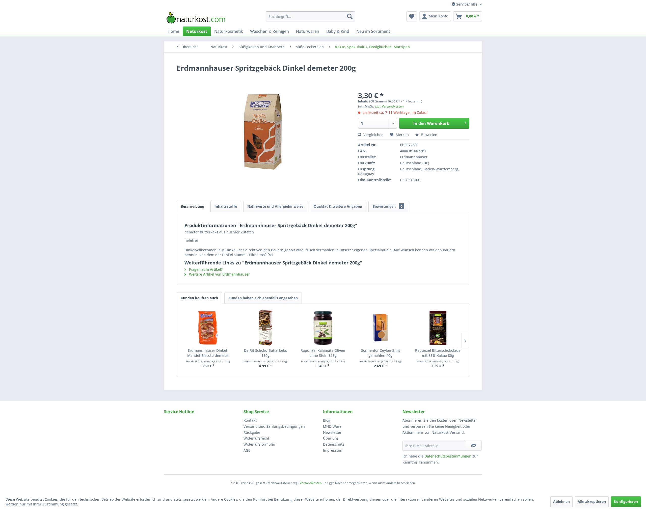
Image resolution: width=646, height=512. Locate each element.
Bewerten (428, 134)
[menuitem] (310, 16)
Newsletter (332, 432)
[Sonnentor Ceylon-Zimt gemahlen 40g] (381, 327)
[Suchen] (349, 16)
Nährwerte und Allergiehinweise (275, 206)
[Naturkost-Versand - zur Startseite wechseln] (196, 17)
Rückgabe (252, 432)
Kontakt (250, 420)
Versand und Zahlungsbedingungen (274, 426)
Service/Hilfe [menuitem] (466, 4)
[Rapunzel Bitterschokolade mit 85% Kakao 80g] (438, 327)
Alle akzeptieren (592, 501)
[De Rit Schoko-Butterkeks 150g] (266, 327)
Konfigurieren (626, 501)
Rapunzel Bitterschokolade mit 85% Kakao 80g (438, 353)
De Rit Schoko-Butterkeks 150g (265, 353)
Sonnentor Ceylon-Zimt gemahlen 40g (380, 353)
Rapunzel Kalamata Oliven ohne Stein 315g (323, 353)
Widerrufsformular (259, 444)
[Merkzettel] (411, 16)
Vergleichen (373, 134)
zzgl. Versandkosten (389, 106)
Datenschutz (333, 444)
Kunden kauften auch (199, 297)
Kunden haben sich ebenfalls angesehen (263, 297)
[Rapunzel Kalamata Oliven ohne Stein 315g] (323, 327)
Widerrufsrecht (256, 438)
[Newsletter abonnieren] (474, 446)
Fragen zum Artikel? (205, 269)
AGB (247, 450)
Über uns (331, 438)
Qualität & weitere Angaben (338, 206)
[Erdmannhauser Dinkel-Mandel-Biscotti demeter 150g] (208, 327)
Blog (326, 420)
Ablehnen (561, 501)
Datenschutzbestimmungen (447, 456)
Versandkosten (311, 483)
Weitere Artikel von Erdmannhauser (219, 274)
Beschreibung (192, 206)
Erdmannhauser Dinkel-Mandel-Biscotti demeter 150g (208, 353)
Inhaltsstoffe (225, 206)
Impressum (332, 450)
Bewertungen (387, 206)
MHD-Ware (332, 426)
